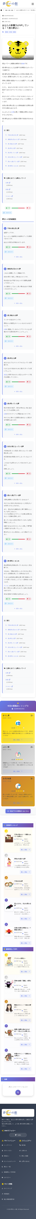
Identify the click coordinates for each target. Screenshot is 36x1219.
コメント (8, 212)
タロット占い (8, 1150)
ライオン (8, 196)
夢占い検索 (25, 1156)
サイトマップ (8, 1188)
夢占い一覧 (7, 1166)
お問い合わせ (25, 1161)
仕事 (12, 112)
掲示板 (24, 1145)
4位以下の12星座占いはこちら (19, 811)
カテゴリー (7, 1177)
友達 (7, 189)
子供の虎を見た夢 (16, 135)
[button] (33, 4)
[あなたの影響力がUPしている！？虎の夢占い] (18, 49)
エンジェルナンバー (10, 1161)
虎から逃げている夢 (17, 161)
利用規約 (6, 1194)
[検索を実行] (18, 1092)
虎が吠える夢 (15, 148)
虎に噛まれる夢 (16, 144)
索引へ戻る (19, 257)
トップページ (8, 1145)
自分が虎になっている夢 (18, 157)
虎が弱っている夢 (16, 152)
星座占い (6, 1156)
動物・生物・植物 (10, 32)
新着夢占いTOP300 (9, 1172)
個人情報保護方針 (9, 1199)
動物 (22, 63)
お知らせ (24, 1150)
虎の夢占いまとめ (16, 166)
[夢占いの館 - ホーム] (10, 3)
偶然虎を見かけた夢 (17, 139)
